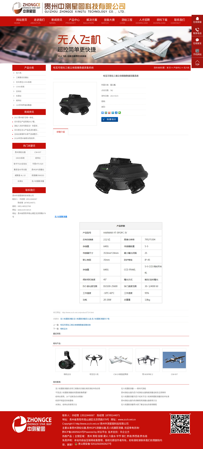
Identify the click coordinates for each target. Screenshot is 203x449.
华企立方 (124, 432)
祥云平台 (102, 432)
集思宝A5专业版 (20, 170)
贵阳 (95, 436)
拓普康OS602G (38, 175)
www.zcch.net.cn (127, 419)
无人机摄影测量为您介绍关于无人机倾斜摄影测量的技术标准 (145, 397)
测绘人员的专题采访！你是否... (26, 126)
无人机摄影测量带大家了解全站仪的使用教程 (139, 405)
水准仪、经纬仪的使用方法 (66, 405)
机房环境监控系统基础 (64, 401)
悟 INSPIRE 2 (147, 374)
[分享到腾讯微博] (113, 113)
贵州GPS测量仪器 (96, 428)
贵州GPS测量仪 (38, 170)
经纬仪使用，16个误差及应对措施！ (69, 397)
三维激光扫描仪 (22, 78)
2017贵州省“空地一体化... (24, 118)
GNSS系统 (20, 87)
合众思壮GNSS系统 (24, 82)
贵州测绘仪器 (20, 152)
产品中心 (177, 68)
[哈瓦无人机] (94, 360)
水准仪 (18, 96)
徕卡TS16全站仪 (20, 164)
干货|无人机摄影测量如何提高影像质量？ (71, 393)
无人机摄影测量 (38, 181)
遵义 (105, 436)
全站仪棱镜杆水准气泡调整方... (26, 134)
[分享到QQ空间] (106, 113)
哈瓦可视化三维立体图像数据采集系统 (75, 325)
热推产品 (67, 436)
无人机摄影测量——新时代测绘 (133, 389)
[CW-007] (174, 360)
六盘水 (112, 436)
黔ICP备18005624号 (73, 432)
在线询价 (109, 119)
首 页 (169, 68)
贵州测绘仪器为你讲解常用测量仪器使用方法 (139, 401)
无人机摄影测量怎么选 (82, 319)
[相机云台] (67, 360)
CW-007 (37, 152)
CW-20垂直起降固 (121, 374)
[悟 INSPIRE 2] (147, 360)
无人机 (18, 73)
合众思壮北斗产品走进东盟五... (26, 130)
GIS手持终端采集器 (24, 105)
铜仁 (124, 436)
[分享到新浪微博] (109, 113)
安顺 (100, 436)
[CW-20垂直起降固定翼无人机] (121, 360)
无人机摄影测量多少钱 (100, 319)
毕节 (118, 436)
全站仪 (18, 91)
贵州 (89, 436)
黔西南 (136, 436)
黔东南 (143, 436)
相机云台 (63, 329)
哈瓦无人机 (94, 374)
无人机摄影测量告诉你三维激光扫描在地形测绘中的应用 (77, 389)
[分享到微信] (119, 113)
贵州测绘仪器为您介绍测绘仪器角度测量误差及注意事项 (143, 393)
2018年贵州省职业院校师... (25, 138)
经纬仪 (18, 101)
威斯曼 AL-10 (20, 175)
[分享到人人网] (116, 113)
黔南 (129, 436)
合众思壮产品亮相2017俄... (25, 122)
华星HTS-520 (37, 164)
